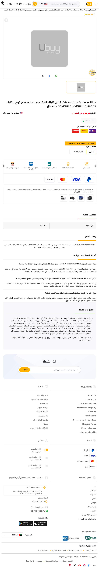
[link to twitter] (43, 76)
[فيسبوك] (88, 565)
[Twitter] (74, 565)
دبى (94, 486)
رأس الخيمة (92, 507)
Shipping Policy (89, 424)
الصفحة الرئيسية (90, 9)
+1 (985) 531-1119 (38, 511)
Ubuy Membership (88, 432)
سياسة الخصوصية (52, 561)
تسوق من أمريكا (90, 550)
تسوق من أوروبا (43, 550)
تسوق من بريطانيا (75, 550)
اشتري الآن (77, 192)
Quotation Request (87, 403)
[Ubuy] (88, 3)
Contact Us (91, 399)
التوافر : (93, 113)
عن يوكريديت (43, 416)
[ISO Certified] (72, 538)
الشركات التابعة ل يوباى (39, 428)
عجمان (93, 502)
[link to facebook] (49, 76)
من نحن (39, 561)
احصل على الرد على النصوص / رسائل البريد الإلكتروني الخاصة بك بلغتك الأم (27, 492)
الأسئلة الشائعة (42, 412)
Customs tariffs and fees (84, 420)
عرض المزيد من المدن (87, 519)
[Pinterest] (70, 565)
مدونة (46, 424)
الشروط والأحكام (67, 561)
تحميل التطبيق (42, 395)
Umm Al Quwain (89, 515)
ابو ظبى (93, 490)
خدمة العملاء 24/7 (34, 487)
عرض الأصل (90, 14)
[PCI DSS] (90, 538)
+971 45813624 (38, 501)
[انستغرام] (84, 565)
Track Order (90, 416)
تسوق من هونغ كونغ (59, 550)
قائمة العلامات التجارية (39, 399)
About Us (92, 395)
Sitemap (92, 412)
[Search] (35, 4)
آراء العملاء (44, 403)
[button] (27, 3)
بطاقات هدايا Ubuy (40, 420)
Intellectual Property (86, 407)
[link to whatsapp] (56, 76)
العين (94, 498)
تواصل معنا (30, 561)
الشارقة (93, 494)
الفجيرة (93, 511)
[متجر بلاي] (26, 524)
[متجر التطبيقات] (41, 524)
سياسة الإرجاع (43, 407)
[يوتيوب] (79, 565)
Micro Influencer (88, 428)
